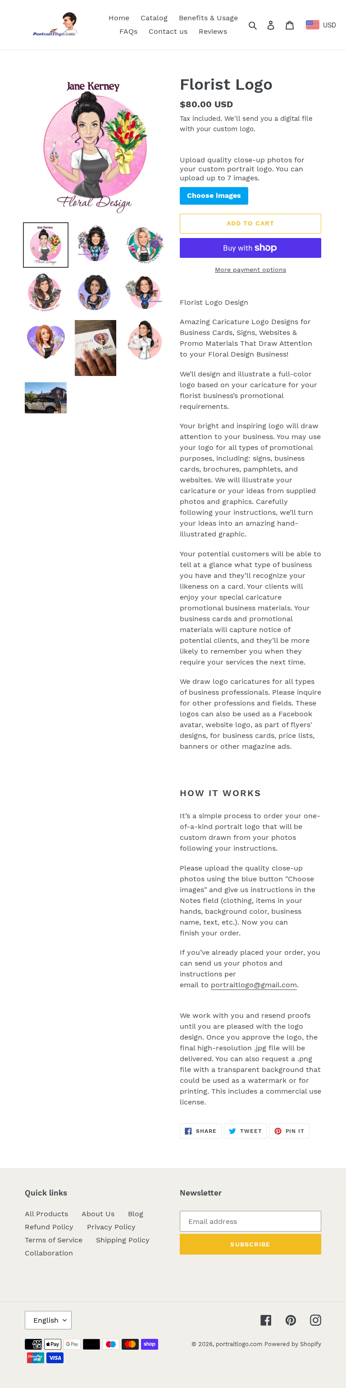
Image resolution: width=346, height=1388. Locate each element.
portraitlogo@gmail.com (254, 984)
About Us (98, 1213)
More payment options (250, 269)
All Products (46, 1213)
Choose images (214, 195)
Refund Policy (49, 1227)
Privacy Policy (111, 1227)
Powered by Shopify (292, 1344)
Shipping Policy (123, 1240)
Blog (135, 1213)
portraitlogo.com (239, 1344)
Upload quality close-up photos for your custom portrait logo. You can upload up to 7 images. (242, 169)
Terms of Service (53, 1240)
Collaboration (49, 1253)
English (46, 1320)
